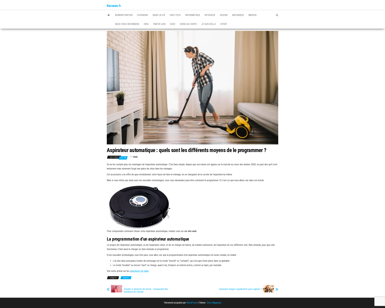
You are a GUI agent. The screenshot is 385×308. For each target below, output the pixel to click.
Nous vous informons (127, 24)
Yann (135, 157)
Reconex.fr (114, 6)
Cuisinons (142, 15)
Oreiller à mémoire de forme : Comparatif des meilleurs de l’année (146, 290)
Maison (252, 15)
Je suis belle (208, 24)
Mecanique (238, 15)
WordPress (191, 302)
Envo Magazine (214, 302)
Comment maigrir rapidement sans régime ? (240, 289)
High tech (175, 15)
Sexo (172, 24)
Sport (223, 24)
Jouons (224, 15)
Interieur (210, 15)
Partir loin (159, 24)
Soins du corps (188, 24)
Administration (123, 15)
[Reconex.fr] (109, 15)
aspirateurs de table (139, 271)
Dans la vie (158, 15)
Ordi (146, 24)
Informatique (192, 15)
